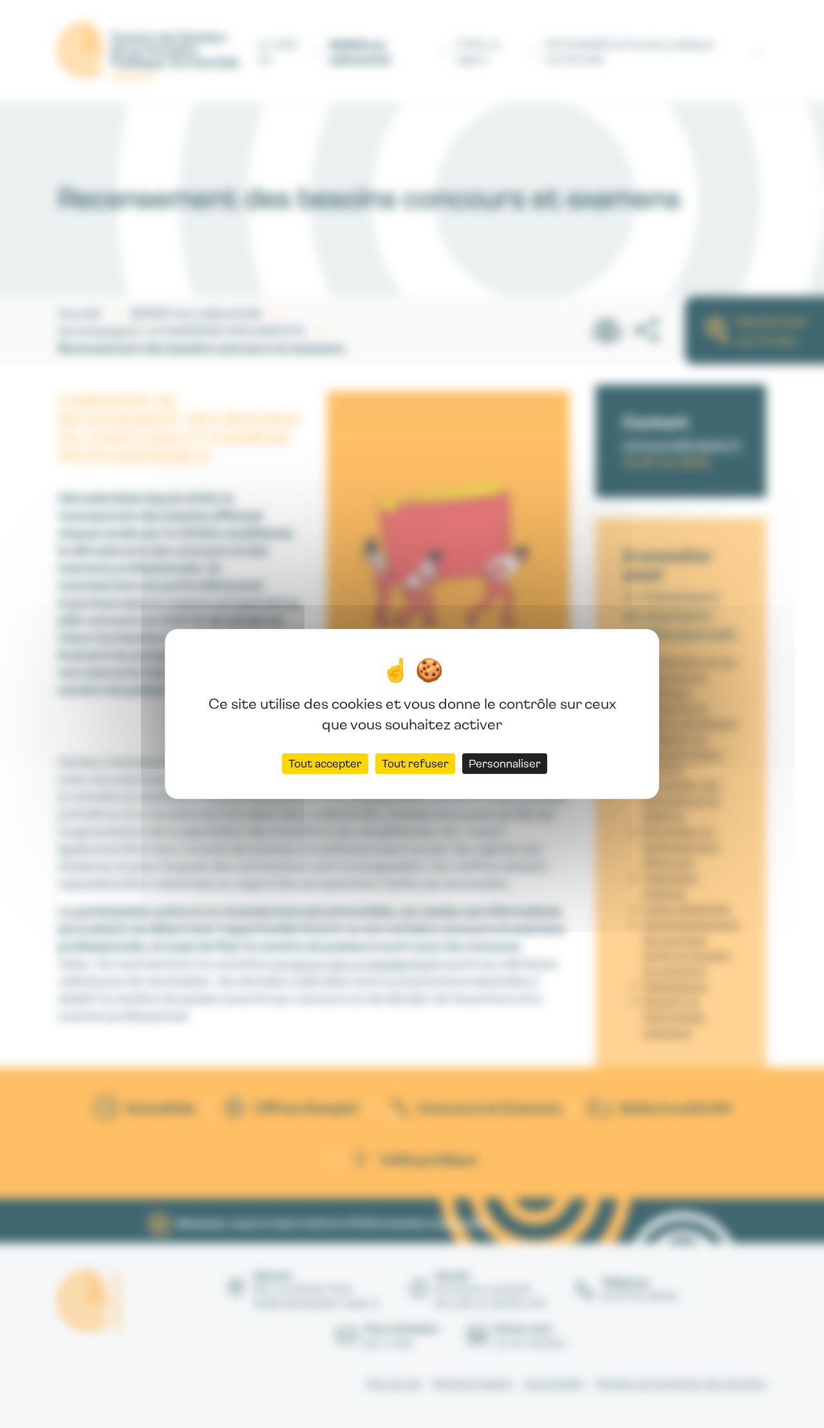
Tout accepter (325, 763)
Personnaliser (505, 763)
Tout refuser (415, 763)
